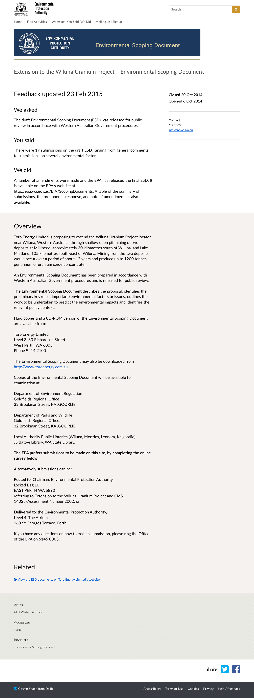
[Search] (236, 9)
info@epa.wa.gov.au (181, 129)
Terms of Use (174, 688)
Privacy (208, 688)
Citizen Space (27, 688)
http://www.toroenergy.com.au (41, 366)
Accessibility (152, 688)
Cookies (193, 688)
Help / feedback (229, 688)
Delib (49, 688)
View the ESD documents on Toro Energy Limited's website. (59, 579)
